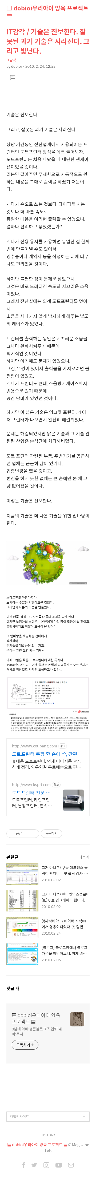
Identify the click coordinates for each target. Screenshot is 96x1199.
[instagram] (46, 1165)
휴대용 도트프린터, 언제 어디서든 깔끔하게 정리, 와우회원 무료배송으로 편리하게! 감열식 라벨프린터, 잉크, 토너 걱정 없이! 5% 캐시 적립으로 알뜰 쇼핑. (46, 764)
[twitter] (34, 1165)
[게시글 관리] (33, 834)
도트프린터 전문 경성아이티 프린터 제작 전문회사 (31, 793)
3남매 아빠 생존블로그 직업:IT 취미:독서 (37, 1031)
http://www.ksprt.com (31, 784)
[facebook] (23, 1165)
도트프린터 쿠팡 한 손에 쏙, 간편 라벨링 (47, 754)
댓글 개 (12, 988)
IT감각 (11, 60)
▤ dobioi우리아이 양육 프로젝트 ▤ (47, 9)
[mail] (71, 1165)
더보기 (84, 857)
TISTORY (48, 1135)
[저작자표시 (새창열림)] (64, 833)
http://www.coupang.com (34, 746)
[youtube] (58, 1165)
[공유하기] (26, 834)
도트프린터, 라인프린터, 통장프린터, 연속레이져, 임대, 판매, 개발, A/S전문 (32, 802)
